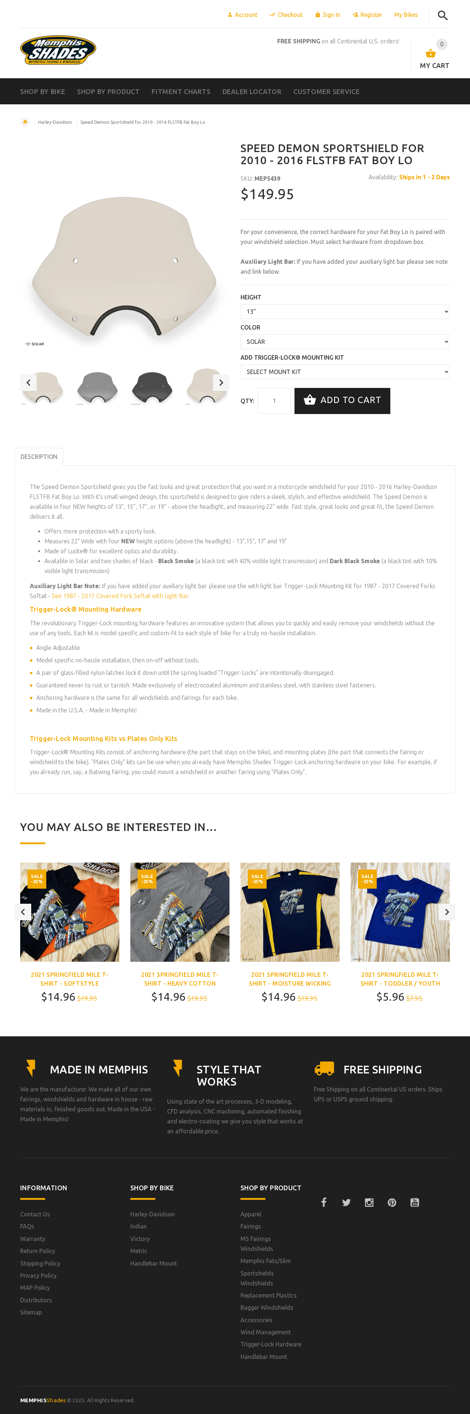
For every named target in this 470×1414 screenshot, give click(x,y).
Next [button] (221, 382)
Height (251, 297)
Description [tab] (39, 456)
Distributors (36, 1300)
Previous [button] (28, 382)
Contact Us (35, 1214)
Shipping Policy (40, 1263)
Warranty (32, 1238)
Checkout (290, 14)
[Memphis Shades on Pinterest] (391, 1202)
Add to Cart (350, 400)
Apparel (251, 1214)
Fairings (251, 1226)
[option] (43, 382)
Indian (138, 1226)
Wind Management (266, 1332)
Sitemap (31, 1312)
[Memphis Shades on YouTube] (414, 1202)
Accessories (256, 1320)
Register (371, 14)
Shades (43, 1400)
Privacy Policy (38, 1275)
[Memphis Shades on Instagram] (369, 1202)
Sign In (331, 14)
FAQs (27, 1226)
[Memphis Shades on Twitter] (346, 1202)
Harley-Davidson (55, 122)
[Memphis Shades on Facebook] (323, 1202)
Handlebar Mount (153, 1263)
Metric (138, 1251)
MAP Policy (35, 1287)
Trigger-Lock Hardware (271, 1344)
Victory (140, 1238)
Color (250, 327)
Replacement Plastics (269, 1295)
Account (246, 14)
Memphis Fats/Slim (266, 1261)
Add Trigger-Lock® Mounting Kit (292, 357)
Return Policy (37, 1251)
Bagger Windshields (267, 1307)
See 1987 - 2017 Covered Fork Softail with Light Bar (120, 596)
